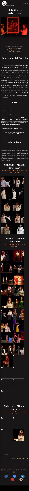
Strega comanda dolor (18, 458)
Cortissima (7, 454)
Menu (24, 3)
